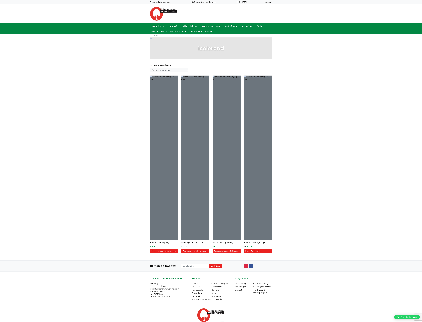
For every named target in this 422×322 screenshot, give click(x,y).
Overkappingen (158, 31)
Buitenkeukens (195, 31)
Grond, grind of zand (211, 26)
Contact (195, 284)
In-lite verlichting (189, 26)
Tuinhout (173, 26)
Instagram (246, 266)
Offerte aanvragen (219, 284)
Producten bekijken (253, 251)
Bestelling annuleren (201, 300)
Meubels (209, 31)
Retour (214, 293)
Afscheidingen (157, 26)
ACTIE (259, 26)
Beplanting (247, 26)
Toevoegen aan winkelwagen (163, 251)
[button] (407, 317)
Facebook (251, 266)
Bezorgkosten (198, 293)
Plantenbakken (177, 31)
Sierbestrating (231, 26)
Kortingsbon (216, 287)
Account (269, 2)
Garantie (215, 290)
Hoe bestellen (198, 290)
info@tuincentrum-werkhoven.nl (203, 2)
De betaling (197, 296)
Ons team (196, 287)
